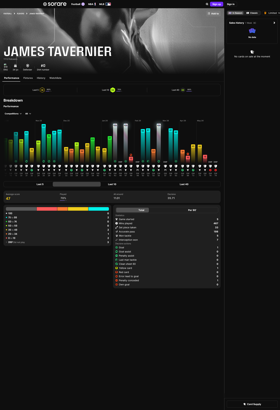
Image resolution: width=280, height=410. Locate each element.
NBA (90, 4)
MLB (101, 4)
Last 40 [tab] (184, 184)
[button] (207, 4)
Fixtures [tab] (28, 77)
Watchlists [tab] (55, 77)
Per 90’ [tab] (192, 210)
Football (75, 4)
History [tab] (41, 77)
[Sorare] (55, 4)
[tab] (252, 13)
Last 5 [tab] (40, 184)
